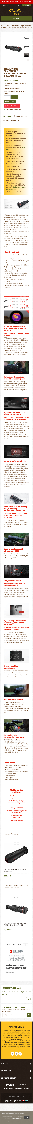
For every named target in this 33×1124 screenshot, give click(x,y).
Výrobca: (6, 88)
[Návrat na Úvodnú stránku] (1, 25)
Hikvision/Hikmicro (15, 88)
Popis (8, 116)
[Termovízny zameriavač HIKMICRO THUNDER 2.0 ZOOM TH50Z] (26, 38)
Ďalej (28, 60)
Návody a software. (16, 808)
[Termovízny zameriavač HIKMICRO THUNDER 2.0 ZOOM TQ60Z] (16, 908)
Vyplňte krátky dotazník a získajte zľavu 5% (16, 2)
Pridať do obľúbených (13, 106)
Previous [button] (15, 843)
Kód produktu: (8, 83)
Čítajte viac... (10, 972)
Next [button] (18, 843)
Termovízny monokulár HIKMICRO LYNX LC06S (15, 870)
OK (27, 1117)
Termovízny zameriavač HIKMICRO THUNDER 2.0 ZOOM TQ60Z (15, 924)
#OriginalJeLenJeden (16, 820)
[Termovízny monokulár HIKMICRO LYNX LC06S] (16, 855)
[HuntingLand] (16, 12)
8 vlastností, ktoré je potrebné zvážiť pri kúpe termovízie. (16, 803)
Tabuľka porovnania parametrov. (16, 797)
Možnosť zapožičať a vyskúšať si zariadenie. (16, 812)
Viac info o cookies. (17, 1121)
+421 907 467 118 (13, 992)
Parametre (21, 116)
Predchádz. (25, 60)
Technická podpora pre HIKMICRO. (16, 817)
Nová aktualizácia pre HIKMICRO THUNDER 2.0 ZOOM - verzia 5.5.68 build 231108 (16, 967)
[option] (16, 861)
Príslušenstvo (12, 120)
